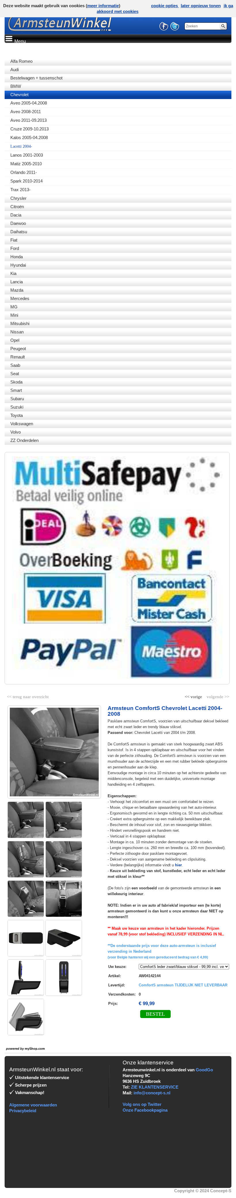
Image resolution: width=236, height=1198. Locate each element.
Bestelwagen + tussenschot (36, 77)
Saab (15, 365)
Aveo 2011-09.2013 (28, 120)
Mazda (16, 290)
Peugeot (18, 348)
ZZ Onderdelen (24, 440)
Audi (14, 69)
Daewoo (18, 223)
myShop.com (35, 1048)
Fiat (13, 240)
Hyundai (18, 265)
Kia (13, 273)
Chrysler (18, 198)
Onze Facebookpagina (145, 1110)
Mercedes (19, 298)
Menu (19, 41)
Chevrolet (19, 94)
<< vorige (194, 695)
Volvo (15, 432)
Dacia (15, 214)
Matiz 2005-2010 (26, 163)
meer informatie (103, 5)
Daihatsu (18, 231)
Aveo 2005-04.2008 (28, 102)
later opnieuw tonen (201, 5)
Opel (14, 340)
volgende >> (217, 695)
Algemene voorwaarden (33, 1104)
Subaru (17, 398)
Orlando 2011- (23, 172)
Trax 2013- (20, 189)
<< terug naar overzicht (28, 695)
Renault (17, 356)
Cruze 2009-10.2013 (29, 128)
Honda (16, 256)
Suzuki (16, 407)
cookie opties (165, 5)
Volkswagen (21, 423)
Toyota (16, 415)
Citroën (17, 206)
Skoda (16, 381)
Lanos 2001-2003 (26, 155)
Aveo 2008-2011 (25, 111)
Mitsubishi (19, 323)
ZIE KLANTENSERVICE (154, 1087)
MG (14, 306)
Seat (14, 373)
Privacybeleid (22, 1110)
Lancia (16, 281)
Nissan (17, 331)
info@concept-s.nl (152, 1092)
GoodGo (204, 1069)
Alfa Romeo (21, 61)
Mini (14, 315)
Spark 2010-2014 (26, 181)
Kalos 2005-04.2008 (29, 137)
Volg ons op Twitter (142, 1104)
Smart (16, 390)
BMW (15, 86)
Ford (14, 248)
